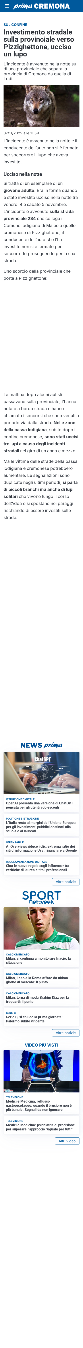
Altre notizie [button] (66, 881)
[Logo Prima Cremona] (41, 6)
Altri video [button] (67, 1141)
